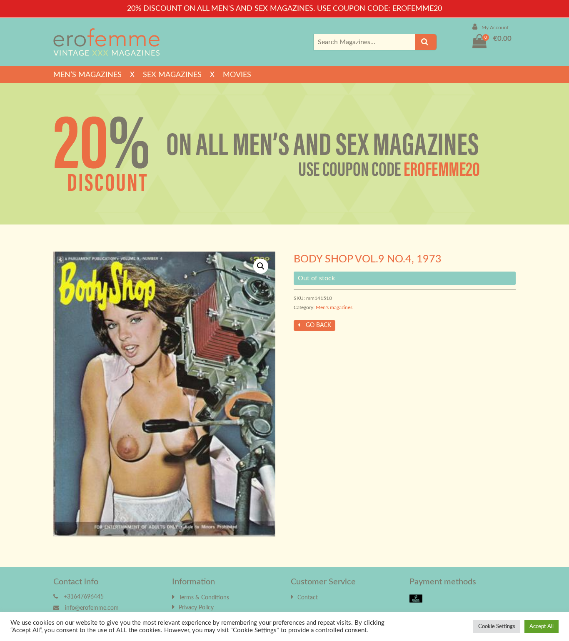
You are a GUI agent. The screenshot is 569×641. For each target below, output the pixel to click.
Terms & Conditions (204, 598)
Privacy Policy (196, 608)
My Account (495, 27)
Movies (237, 75)
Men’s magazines (87, 75)
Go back (317, 325)
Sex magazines (172, 75)
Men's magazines (334, 307)
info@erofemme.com (92, 608)
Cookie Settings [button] (496, 626)
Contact (307, 598)
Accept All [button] (541, 626)
